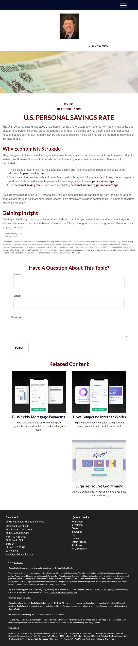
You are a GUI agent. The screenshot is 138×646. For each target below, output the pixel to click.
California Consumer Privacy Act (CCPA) (93, 589)
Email (17, 296)
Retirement (77, 521)
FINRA (57, 603)
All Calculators (79, 548)
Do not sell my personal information (63, 592)
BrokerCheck (66, 567)
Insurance (77, 531)
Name (17, 274)
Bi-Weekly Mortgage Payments (38, 417)
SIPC (62, 603)
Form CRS (18, 562)
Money (75, 538)
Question (17, 317)
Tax (73, 535)
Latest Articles (79, 541)
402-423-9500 (100, 45)
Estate (75, 528)
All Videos (77, 545)
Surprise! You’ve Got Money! (99, 486)
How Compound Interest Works (99, 417)
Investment (77, 525)
